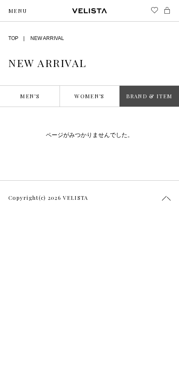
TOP (13, 38)
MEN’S (30, 95)
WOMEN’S (89, 95)
